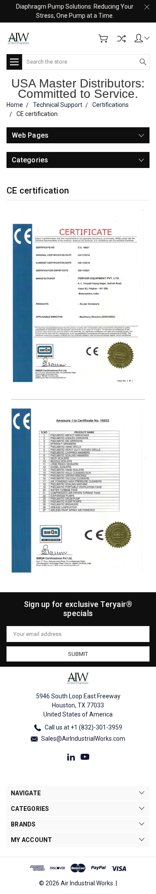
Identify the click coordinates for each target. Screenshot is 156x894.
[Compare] (121, 38)
